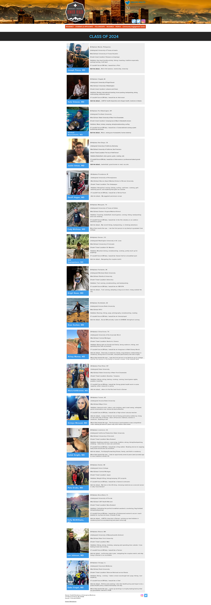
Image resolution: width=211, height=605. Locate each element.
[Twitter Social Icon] (145, 595)
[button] (110, 27)
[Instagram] (142, 595)
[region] (78, 58)
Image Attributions (70, 601)
